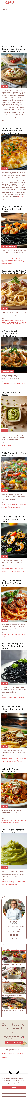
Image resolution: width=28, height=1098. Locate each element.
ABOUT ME (14, 938)
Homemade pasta (18, 260)
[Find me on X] (14, 935)
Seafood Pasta (22, 261)
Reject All (14, 1095)
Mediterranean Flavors (13, 571)
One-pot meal (18, 506)
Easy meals (4, 820)
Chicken (5, 371)
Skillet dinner (16, 509)
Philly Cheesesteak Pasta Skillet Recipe (13, 454)
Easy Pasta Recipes (19, 258)
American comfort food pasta (9, 757)
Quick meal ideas (10, 636)
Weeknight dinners (14, 822)
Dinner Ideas (11, 246)
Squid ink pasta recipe (7, 263)
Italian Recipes (6, 568)
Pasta (5, 86)
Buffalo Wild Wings (6, 383)
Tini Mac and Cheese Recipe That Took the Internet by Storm (11, 130)
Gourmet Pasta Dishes (7, 260)
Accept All (14, 1087)
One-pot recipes (21, 820)
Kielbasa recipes (12, 820)
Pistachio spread (6, 445)
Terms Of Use (19, 1053)
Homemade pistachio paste (13, 882)
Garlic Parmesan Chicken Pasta (14, 385)
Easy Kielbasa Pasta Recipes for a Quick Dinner (11, 583)
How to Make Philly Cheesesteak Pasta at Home (12, 709)
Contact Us (4, 1057)
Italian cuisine (5, 261)
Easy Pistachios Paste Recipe (12, 393)
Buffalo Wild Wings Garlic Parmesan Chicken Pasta (10, 333)
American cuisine (5, 504)
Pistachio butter (17, 444)
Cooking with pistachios (7, 881)
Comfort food (5, 320)
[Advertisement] (14, 28)
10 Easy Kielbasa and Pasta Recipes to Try (11, 770)
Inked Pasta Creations (19, 567)
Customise (14, 1091)
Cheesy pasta (14, 504)
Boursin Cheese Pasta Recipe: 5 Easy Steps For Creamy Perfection (13, 49)
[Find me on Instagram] (17, 935)
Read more (21, 118)
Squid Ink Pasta (9, 573)
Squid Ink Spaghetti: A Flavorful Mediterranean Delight (13, 519)
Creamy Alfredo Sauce (15, 320)
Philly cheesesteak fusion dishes (13, 761)
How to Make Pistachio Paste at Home (12, 831)
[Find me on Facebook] (11, 935)
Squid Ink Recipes (18, 573)
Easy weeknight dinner (7, 506)
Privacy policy (11, 1053)
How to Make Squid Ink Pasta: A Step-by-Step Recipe (12, 646)
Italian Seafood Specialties (17, 568)
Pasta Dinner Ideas (21, 322)
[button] (22, 2)
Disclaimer (4, 1053)
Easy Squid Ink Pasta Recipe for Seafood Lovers (11, 209)
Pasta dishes (5, 822)
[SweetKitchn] (10, 2)
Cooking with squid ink (7, 258)
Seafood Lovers (14, 261)
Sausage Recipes (6, 323)
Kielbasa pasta (16, 634)
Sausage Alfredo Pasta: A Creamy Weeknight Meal (13, 272)
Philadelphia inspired (10, 507)
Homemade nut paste (7, 444)
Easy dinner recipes (6, 634)
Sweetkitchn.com (14, 1051)
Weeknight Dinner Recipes (18, 323)
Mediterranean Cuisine (8, 570)
